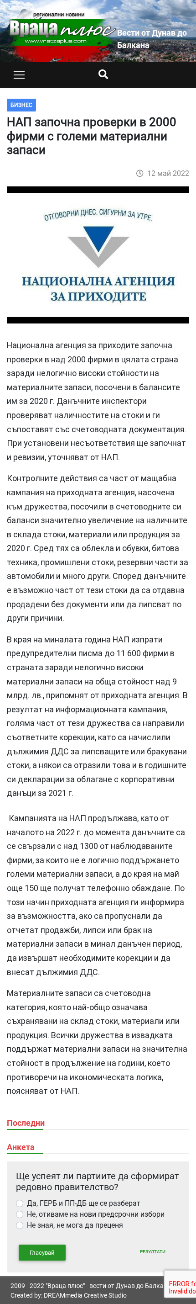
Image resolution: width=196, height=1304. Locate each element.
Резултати (152, 1252)
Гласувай (42, 1252)
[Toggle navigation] (19, 75)
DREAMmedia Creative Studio (85, 1295)
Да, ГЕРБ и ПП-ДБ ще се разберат (83, 1203)
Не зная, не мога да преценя (75, 1225)
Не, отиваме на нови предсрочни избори (96, 1214)
